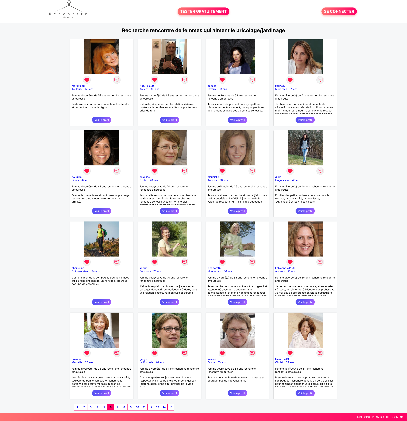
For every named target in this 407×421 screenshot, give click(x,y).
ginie (278, 176)
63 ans (223, 89)
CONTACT (398, 417)
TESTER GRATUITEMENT (203, 11)
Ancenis (212, 180)
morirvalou (78, 85)
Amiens (144, 89)
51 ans (293, 89)
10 (137, 407)
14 (164, 407)
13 (157, 407)
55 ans (291, 271)
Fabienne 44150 (285, 268)
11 (144, 407)
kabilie (143, 268)
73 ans (89, 362)
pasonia (76, 359)
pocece (211, 85)
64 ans (290, 362)
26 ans (224, 180)
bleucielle (213, 176)
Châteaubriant (80, 271)
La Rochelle (146, 362)
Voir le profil (101, 119)
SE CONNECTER (339, 11)
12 (150, 407)
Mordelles (281, 89)
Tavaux (211, 89)
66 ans (228, 271)
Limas (75, 180)
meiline (211, 359)
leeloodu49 (282, 359)
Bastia (211, 362)
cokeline (145, 176)
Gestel (143, 180)
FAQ (359, 417)
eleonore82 (214, 268)
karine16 (280, 85)
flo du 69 (77, 176)
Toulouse (77, 89)
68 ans (155, 89)
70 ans (154, 180)
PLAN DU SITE (381, 417)
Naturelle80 (147, 85)
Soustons (145, 271)
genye (143, 359)
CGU (367, 417)
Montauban (214, 271)
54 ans (95, 271)
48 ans (296, 180)
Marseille (77, 362)
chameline (78, 268)
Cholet (279, 362)
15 (170, 407)
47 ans (85, 180)
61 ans (160, 362)
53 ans (89, 89)
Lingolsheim (282, 180)
